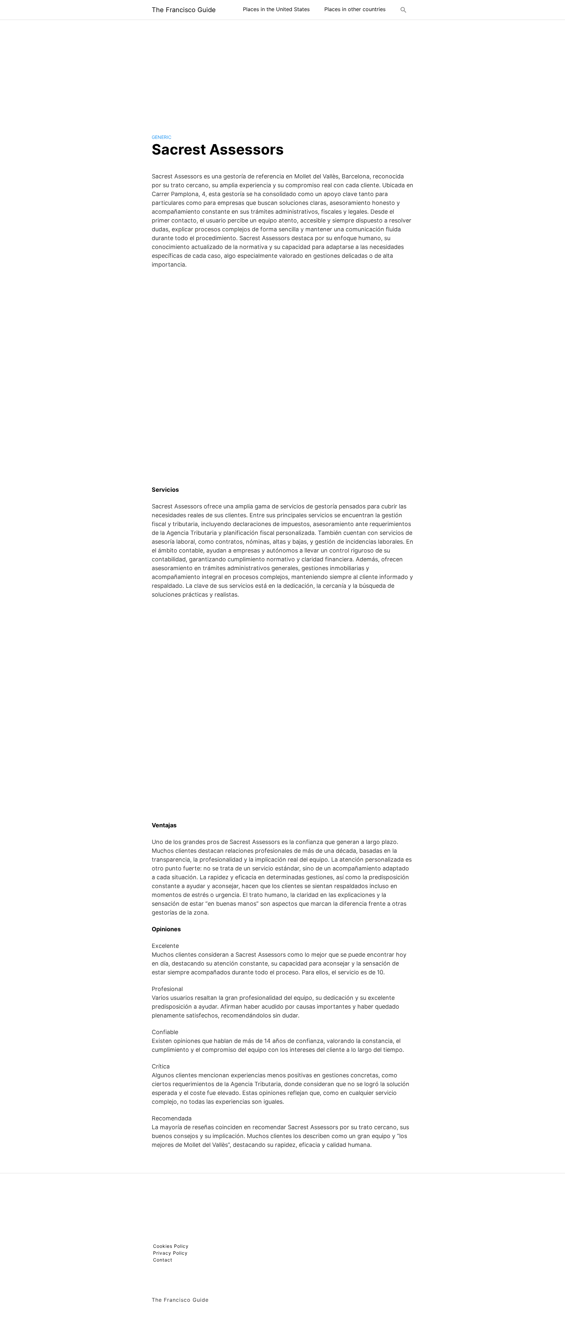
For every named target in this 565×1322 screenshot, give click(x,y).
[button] (403, 10)
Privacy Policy (170, 1253)
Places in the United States (276, 9)
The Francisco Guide (184, 10)
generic (161, 137)
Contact (162, 1260)
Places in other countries (354, 9)
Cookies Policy (171, 1246)
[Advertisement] (282, 72)
